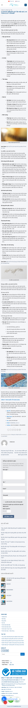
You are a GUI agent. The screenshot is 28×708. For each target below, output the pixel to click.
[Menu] (2, 5)
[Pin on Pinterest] (17, 430)
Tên (4, 482)
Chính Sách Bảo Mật (6, 624)
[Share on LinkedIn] (20, 430)
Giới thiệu (4, 618)
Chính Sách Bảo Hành (6, 626)
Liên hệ (3, 622)
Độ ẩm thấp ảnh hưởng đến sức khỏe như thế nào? (13, 533)
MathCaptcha (8, 513)
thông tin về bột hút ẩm (6, 10)
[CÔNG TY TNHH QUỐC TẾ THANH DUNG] (14, 5)
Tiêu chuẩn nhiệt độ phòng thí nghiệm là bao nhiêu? (13, 529)
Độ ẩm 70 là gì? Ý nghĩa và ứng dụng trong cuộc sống (13, 542)
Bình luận (5, 469)
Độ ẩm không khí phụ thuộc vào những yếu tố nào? (13, 556)
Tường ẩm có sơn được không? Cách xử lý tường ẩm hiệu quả (12, 561)
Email (4, 488)
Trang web (5, 495)
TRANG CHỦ (4, 616)
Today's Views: (5, 662)
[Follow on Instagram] (5, 650)
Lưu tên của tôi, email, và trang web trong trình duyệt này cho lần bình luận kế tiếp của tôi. (13, 504)
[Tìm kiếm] (25, 5)
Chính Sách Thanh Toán (7, 628)
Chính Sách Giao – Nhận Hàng (8, 630)
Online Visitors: (6, 660)
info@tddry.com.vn (14, 422)
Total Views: (5, 664)
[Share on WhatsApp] (8, 430)
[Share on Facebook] (11, 430)
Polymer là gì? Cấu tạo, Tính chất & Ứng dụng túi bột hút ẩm (7, 452)
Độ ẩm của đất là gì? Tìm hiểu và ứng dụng (13, 565)
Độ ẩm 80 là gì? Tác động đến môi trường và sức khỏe (13, 547)
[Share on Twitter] (13, 430)
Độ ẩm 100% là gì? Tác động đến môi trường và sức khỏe (13, 552)
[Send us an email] (7, 650)
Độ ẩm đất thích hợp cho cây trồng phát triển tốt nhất (13, 568)
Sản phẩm (4, 620)
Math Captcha (6, 508)
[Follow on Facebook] (2, 650)
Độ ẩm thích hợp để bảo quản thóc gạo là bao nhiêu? (13, 538)
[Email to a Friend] (15, 430)
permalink (5, 436)
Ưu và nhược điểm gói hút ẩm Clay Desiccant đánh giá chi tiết (20, 452)
